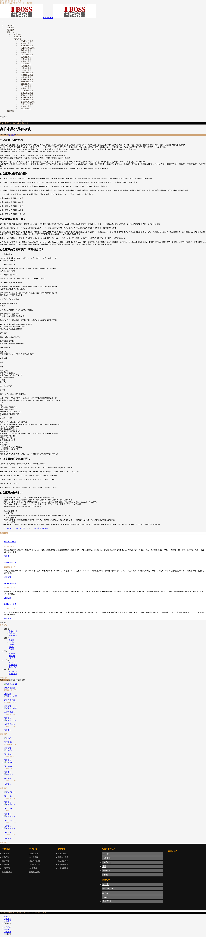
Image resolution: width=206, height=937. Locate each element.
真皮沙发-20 (8, 808)
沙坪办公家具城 (10, 542)
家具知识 (8, 123)
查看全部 (3, 734)
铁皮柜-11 (8, 754)
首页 (1, 123)
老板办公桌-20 (9, 700)
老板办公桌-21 (9, 688)
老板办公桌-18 (9, 724)
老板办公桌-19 (9, 712)
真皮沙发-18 (8, 832)
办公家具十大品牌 (15, 1)
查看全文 (7, 556)
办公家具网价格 (10, 583)
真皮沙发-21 (8, 796)
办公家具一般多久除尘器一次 (17, 528)
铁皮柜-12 (8, 742)
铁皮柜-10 (8, 766)
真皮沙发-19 (8, 820)
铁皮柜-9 (7, 778)
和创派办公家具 (10, 604)
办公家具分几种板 (41, 528)
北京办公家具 (4, 1)
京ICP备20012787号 (38, 913)
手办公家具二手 (10, 562)
